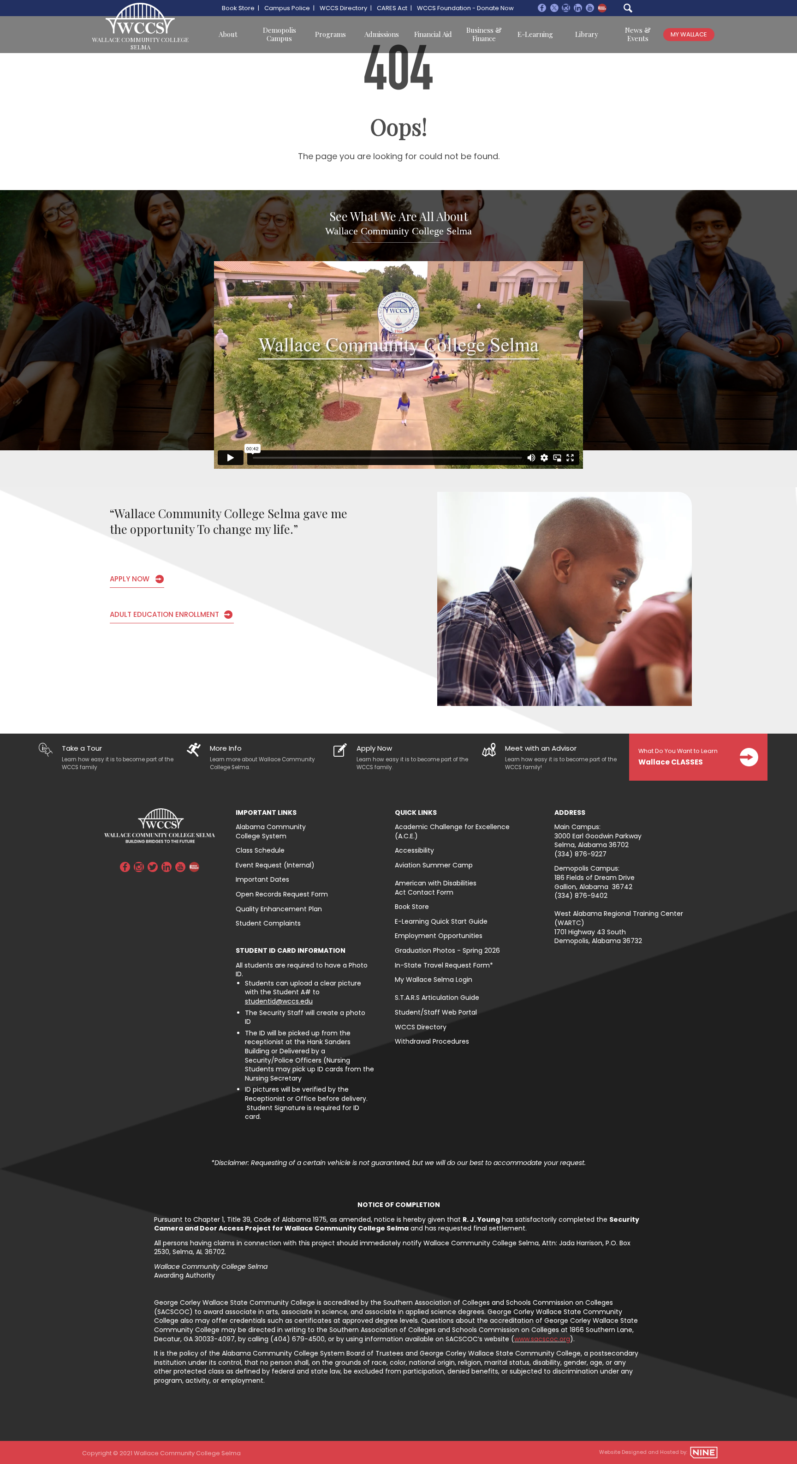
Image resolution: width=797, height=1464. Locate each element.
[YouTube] (180, 868)
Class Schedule (260, 850)
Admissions (381, 34)
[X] (554, 9)
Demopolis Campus (279, 34)
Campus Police (287, 8)
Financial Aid (433, 34)
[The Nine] (704, 1452)
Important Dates (262, 879)
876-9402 (591, 895)
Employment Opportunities (438, 935)
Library (586, 34)
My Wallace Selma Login (433, 979)
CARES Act (392, 8)
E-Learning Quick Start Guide (441, 921)
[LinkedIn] (166, 868)
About (228, 34)
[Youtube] (590, 9)
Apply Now (129, 579)
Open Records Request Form (282, 894)
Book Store (238, 8)
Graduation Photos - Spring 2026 (448, 950)
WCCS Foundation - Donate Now (465, 8)
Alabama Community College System (271, 831)
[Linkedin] (578, 9)
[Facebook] (542, 9)
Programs (330, 34)
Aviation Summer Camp (434, 865)
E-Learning (535, 34)
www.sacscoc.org (542, 1339)
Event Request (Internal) (275, 865)
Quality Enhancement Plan (279, 909)
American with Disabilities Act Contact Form (435, 887)
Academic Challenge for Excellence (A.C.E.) (452, 831)
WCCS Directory (343, 8)
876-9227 (591, 854)
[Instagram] (566, 9)
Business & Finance (484, 34)
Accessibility (414, 850)
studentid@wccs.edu (279, 1001)
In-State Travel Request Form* (444, 965)
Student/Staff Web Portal (436, 1012)
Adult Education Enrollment (164, 614)
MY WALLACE (689, 34)
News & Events (638, 34)
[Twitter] (153, 868)
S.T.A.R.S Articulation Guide (437, 997)
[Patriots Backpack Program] (602, 8)
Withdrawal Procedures (432, 1041)
